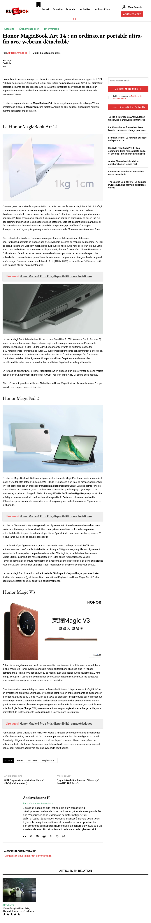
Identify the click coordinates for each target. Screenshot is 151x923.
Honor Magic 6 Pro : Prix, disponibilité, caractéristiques (18, 910)
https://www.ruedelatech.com (38, 803)
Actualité (9, 28)
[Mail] (37, 835)
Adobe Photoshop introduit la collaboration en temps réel (123, 163)
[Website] (57, 835)
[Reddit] (44, 835)
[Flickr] (24, 835)
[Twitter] (50, 835)
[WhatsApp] (63, 835)
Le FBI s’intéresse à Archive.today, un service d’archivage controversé (126, 118)
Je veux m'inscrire (126, 89)
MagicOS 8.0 (49, 760)
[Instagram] (30, 835)
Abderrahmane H (17, 52)
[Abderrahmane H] (11, 816)
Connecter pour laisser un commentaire (28, 855)
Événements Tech (29, 28)
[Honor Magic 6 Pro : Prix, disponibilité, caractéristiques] (19, 890)
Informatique (51, 28)
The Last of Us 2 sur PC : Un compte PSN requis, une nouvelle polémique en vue (127, 185)
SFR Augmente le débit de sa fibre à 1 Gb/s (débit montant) (24, 781)
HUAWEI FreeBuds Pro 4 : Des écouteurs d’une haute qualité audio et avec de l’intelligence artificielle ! (126, 151)
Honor (20, 760)
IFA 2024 (33, 760)
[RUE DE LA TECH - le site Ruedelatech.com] (17, 11)
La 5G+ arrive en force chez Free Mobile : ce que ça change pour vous (127, 129)
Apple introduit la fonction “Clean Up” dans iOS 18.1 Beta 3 (78, 781)
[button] (74, 19)
